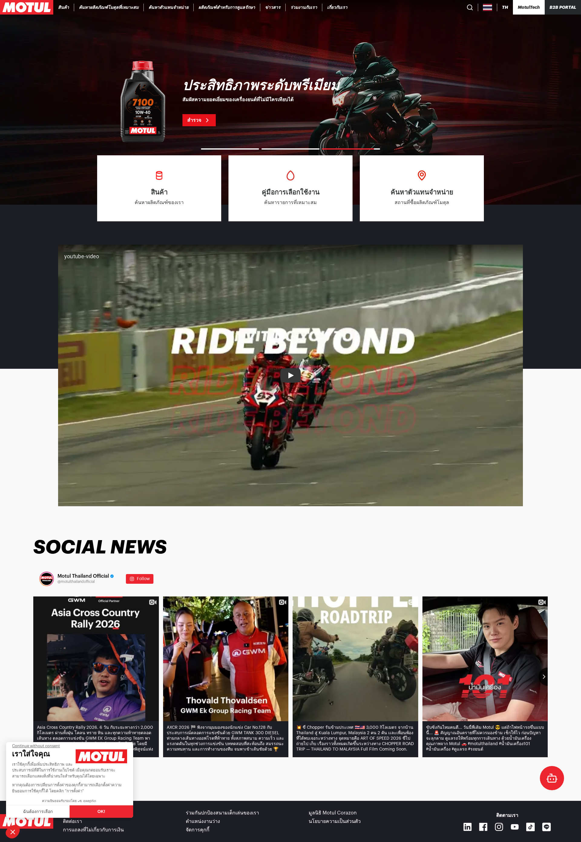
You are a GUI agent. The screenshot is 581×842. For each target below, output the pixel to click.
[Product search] (470, 7)
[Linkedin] (467, 827)
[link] (227, 7)
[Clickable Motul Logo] (26, 7)
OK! (101, 811)
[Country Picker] (487, 7)
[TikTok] (530, 827)
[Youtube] (514, 827)
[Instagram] (499, 827)
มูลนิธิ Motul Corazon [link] (333, 813)
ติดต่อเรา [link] (72, 821)
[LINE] (546, 827)
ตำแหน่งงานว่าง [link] (203, 821)
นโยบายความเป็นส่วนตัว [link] (335, 821)
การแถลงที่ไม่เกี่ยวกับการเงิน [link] (93, 829)
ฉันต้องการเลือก (38, 811)
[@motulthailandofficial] (47, 579)
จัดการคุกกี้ (197, 829)
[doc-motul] (552, 778)
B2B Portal (563, 7)
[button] (12, 831)
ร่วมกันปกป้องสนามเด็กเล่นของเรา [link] (222, 813)
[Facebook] (483, 827)
